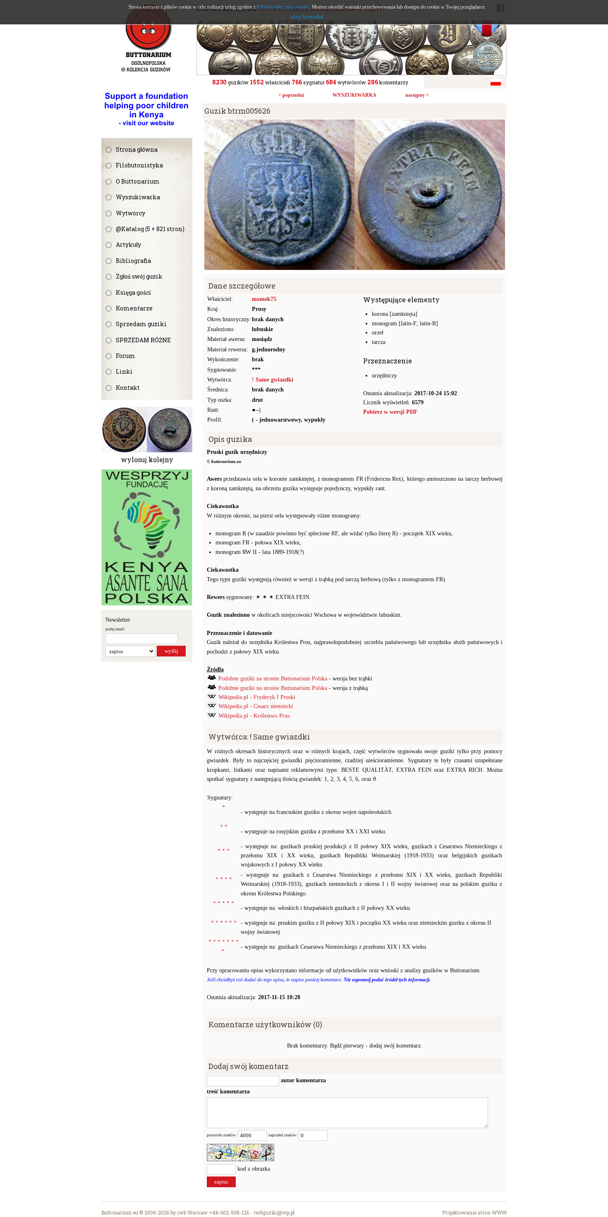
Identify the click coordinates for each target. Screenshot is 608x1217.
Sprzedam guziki (141, 324)
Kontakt (128, 387)
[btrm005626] (354, 124)
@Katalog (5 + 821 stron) (150, 229)
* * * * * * (224, 923)
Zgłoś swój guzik (139, 276)
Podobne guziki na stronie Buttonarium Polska (272, 678)
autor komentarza (302, 1080)
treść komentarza (228, 1091)
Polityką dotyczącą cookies (283, 7)
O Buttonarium (138, 181)
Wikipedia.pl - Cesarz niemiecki (255, 706)
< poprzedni (291, 95)
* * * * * (223, 903)
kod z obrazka (253, 1169)
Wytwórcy (130, 213)
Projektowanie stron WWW (474, 1212)
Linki (124, 371)
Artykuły (128, 244)
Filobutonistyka (139, 165)
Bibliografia (133, 261)
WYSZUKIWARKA (354, 95)
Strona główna (137, 149)
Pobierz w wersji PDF (390, 412)
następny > (417, 95)
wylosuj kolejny (147, 459)
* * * (224, 851)
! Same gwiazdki (272, 380)
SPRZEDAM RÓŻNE (143, 340)
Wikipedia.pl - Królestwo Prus (254, 716)
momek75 (264, 299)
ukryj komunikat (307, 17)
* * (223, 827)
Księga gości (133, 292)
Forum (125, 356)
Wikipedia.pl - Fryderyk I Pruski (256, 697)
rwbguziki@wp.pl (274, 1212)
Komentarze (134, 308)
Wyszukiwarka (138, 197)
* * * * (223, 879)
